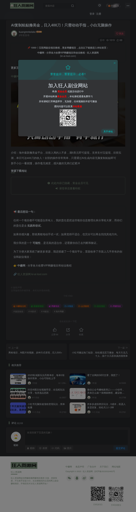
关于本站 (108, 131)
